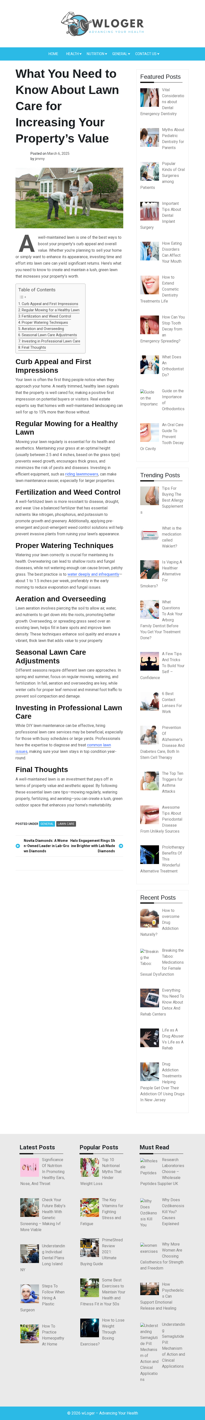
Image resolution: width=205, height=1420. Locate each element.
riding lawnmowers (81, 474)
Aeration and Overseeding (43, 329)
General (119, 54)
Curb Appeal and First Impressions (50, 304)
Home (53, 54)
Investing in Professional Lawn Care (51, 341)
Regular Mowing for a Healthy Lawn (51, 310)
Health (72, 54)
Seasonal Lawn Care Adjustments (49, 335)
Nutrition (95, 54)
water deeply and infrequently (93, 574)
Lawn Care (66, 824)
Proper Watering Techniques (45, 322)
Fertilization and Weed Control (46, 316)
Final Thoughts (34, 347)
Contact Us (145, 54)
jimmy (40, 159)
